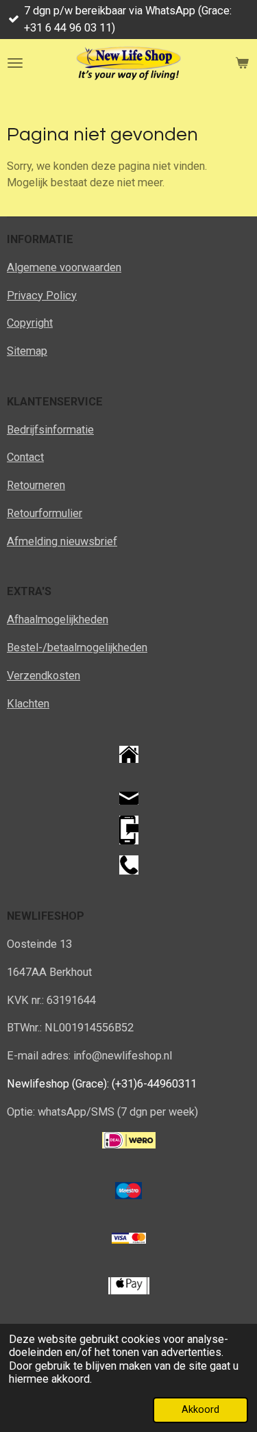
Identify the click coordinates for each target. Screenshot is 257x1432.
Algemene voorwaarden (64, 267)
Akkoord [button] (200, 1409)
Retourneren (36, 485)
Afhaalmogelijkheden (57, 619)
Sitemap (27, 350)
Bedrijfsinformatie (50, 429)
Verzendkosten (43, 675)
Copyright (30, 322)
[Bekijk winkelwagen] (242, 63)
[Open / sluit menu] (15, 63)
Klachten (28, 703)
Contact (25, 457)
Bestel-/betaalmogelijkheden (77, 647)
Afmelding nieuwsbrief (62, 541)
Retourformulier (44, 513)
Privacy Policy (42, 295)
